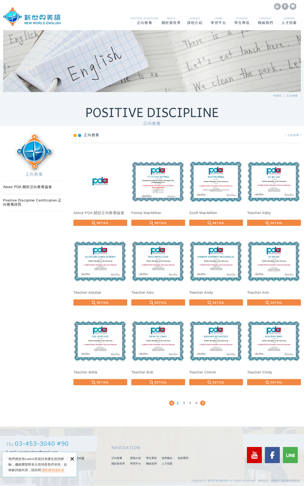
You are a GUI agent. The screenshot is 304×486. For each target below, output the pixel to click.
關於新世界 (118, 463)
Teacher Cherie (216, 349)
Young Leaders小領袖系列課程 (191, 29)
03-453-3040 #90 (42, 443)
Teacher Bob (158, 349)
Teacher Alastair (100, 270)
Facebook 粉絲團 (272, 455)
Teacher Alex (158, 270)
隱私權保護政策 (53, 470)
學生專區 (151, 458)
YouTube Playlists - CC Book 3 (218, 27)
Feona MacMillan (158, 190)
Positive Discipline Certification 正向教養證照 (143, 28)
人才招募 (167, 463)
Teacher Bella (100, 349)
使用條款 (167, 458)
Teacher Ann (274, 270)
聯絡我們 (151, 463)
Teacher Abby (274, 190)
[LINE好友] (293, 6)
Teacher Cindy (274, 349)
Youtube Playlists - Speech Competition (218, 26)
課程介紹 (135, 458)
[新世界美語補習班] (32, 16)
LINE (290, 455)
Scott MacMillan (216, 190)
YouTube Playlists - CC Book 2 (218, 28)
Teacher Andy (216, 270)
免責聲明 (183, 458)
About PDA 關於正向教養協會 (143, 29)
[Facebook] (277, 6)
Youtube (254, 455)
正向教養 (116, 458)
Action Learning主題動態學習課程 (192, 28)
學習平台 (135, 463)
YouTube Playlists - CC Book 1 (218, 29)
